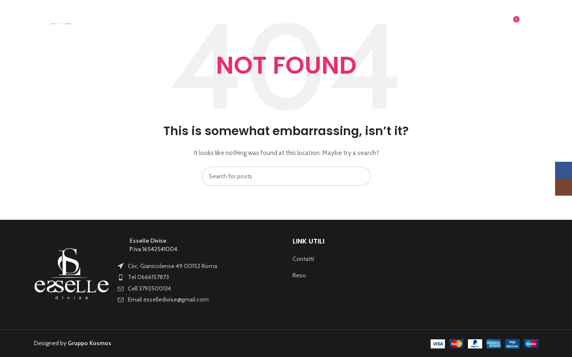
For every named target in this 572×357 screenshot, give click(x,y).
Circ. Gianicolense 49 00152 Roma (172, 266)
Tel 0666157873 (148, 277)
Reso (299, 275)
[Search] (497, 22)
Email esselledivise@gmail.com (168, 299)
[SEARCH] (361, 176)
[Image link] (72, 274)
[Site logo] (62, 21)
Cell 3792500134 (149, 288)
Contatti (303, 259)
